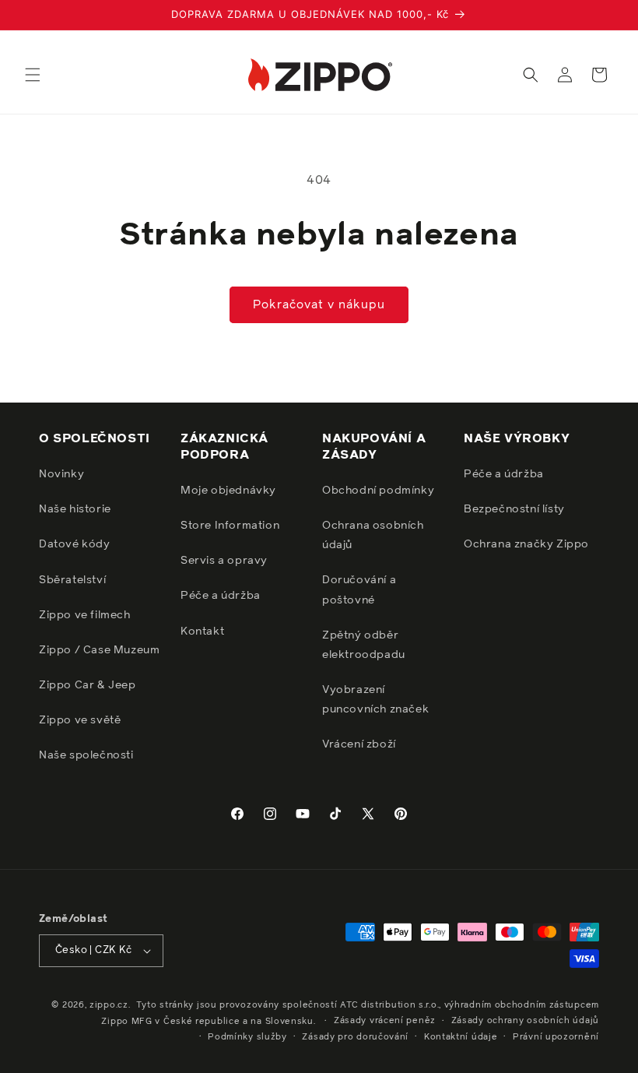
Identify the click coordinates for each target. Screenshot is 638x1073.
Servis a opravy (224, 560)
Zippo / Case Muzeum (99, 650)
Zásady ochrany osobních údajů (525, 1020)
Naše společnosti (86, 755)
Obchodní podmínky (378, 490)
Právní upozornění (556, 1037)
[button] (33, 75)
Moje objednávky (228, 490)
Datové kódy (74, 544)
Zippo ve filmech (85, 615)
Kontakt (202, 631)
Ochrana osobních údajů (373, 535)
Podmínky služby (247, 1037)
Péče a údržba (221, 595)
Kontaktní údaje (461, 1037)
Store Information (230, 525)
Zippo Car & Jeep (87, 685)
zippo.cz (108, 1005)
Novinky (61, 474)
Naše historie (75, 509)
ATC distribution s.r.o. (389, 1005)
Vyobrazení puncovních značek (375, 699)
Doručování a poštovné (359, 590)
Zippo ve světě (80, 720)
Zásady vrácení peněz (385, 1020)
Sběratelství (72, 580)
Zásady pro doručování (355, 1037)
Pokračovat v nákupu (319, 305)
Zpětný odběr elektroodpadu (363, 645)
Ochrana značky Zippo (526, 544)
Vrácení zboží (359, 744)
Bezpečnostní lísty (514, 509)
